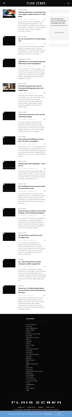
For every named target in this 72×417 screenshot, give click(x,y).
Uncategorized (22, 9)
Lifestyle (28, 356)
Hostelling (29, 350)
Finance (28, 343)
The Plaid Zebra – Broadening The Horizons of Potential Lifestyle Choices (36, 409)
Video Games (30, 388)
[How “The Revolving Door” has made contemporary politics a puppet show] (9, 262)
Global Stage (22, 36)
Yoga (27, 390)
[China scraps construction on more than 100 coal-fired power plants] (9, 115)
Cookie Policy (31, 407)
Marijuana (29, 358)
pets (27, 365)
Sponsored (29, 373)
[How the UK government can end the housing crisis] (9, 40)
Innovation (29, 352)
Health (28, 347)
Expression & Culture (24, 59)
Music (27, 362)
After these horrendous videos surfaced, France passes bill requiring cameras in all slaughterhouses (30, 88)
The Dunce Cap (31, 378)
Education (29, 335)
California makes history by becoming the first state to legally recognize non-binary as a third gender (32, 14)
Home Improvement (32, 348)
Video (27, 386)
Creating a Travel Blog (33, 333)
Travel (28, 382)
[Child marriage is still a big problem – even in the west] (9, 164)
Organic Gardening (31, 363)
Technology (29, 377)
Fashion (28, 339)
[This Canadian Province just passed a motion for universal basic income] (9, 186)
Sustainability (30, 375)
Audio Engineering (31, 328)
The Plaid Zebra (22, 19)
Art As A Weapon (31, 324)
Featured (21, 259)
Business (28, 332)
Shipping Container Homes (34, 371)
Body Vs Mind (22, 136)
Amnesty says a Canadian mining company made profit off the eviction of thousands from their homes (32, 290)
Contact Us (21, 407)
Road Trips (29, 367)
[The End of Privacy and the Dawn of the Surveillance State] (9, 237)
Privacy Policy (50, 407)
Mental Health (30, 360)
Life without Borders (32, 354)
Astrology (29, 326)
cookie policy (48, 414)
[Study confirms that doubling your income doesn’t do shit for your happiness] (9, 140)
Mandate (40, 407)
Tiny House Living (31, 380)
